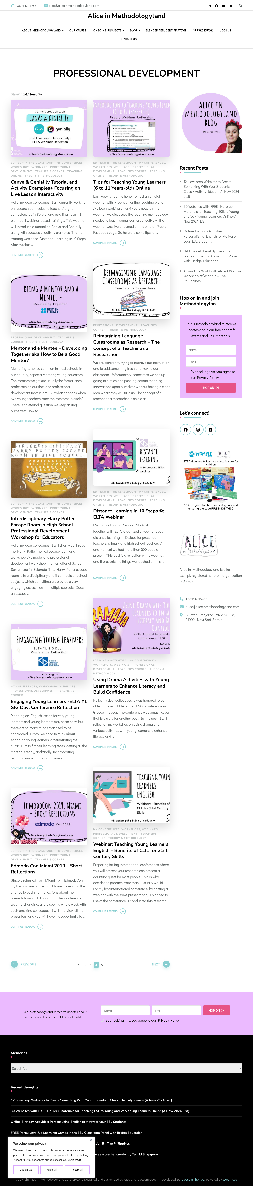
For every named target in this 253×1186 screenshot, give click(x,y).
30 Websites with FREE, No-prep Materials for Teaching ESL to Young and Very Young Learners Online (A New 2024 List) (211, 214)
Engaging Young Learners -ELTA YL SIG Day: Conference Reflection (49, 704)
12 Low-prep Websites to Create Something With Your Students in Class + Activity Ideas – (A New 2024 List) (211, 189)
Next (156, 964)
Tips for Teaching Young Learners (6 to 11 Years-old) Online (129, 185)
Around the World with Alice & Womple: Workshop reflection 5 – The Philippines (213, 276)
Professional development (115, 325)
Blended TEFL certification (166, 30)
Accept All (77, 1169)
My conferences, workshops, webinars (43, 686)
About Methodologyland (41, 30)
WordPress (230, 1179)
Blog (133, 30)
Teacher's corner (49, 171)
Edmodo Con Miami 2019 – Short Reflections (46, 869)
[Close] (90, 1140)
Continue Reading (23, 255)
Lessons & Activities (109, 660)
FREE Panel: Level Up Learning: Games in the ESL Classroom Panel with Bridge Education (210, 256)
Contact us (128, 39)
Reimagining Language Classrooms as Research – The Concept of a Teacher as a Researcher (126, 345)
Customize (26, 1169)
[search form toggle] (240, 5)
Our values (77, 30)
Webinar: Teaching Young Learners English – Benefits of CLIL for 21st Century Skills (131, 850)
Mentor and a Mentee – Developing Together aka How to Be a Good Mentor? (49, 354)
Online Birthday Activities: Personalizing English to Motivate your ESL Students (210, 236)
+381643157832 (197, 598)
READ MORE (74, 1160)
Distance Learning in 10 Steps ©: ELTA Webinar (128, 514)
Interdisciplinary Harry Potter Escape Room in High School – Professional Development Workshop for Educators (44, 528)
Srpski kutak (203, 30)
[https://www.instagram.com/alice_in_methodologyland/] (198, 429)
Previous (28, 964)
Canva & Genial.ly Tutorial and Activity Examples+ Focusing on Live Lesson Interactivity (45, 188)
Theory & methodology (44, 176)
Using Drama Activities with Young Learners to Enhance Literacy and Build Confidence (131, 686)
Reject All (51, 1169)
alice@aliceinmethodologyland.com (213, 606)
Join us (225, 30)
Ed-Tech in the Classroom (32, 163)
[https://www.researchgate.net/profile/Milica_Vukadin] (210, 429)
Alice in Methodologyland (127, 15)
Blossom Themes (193, 1179)
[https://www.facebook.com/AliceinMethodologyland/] (185, 429)
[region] (51, 1157)
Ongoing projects (107, 30)
